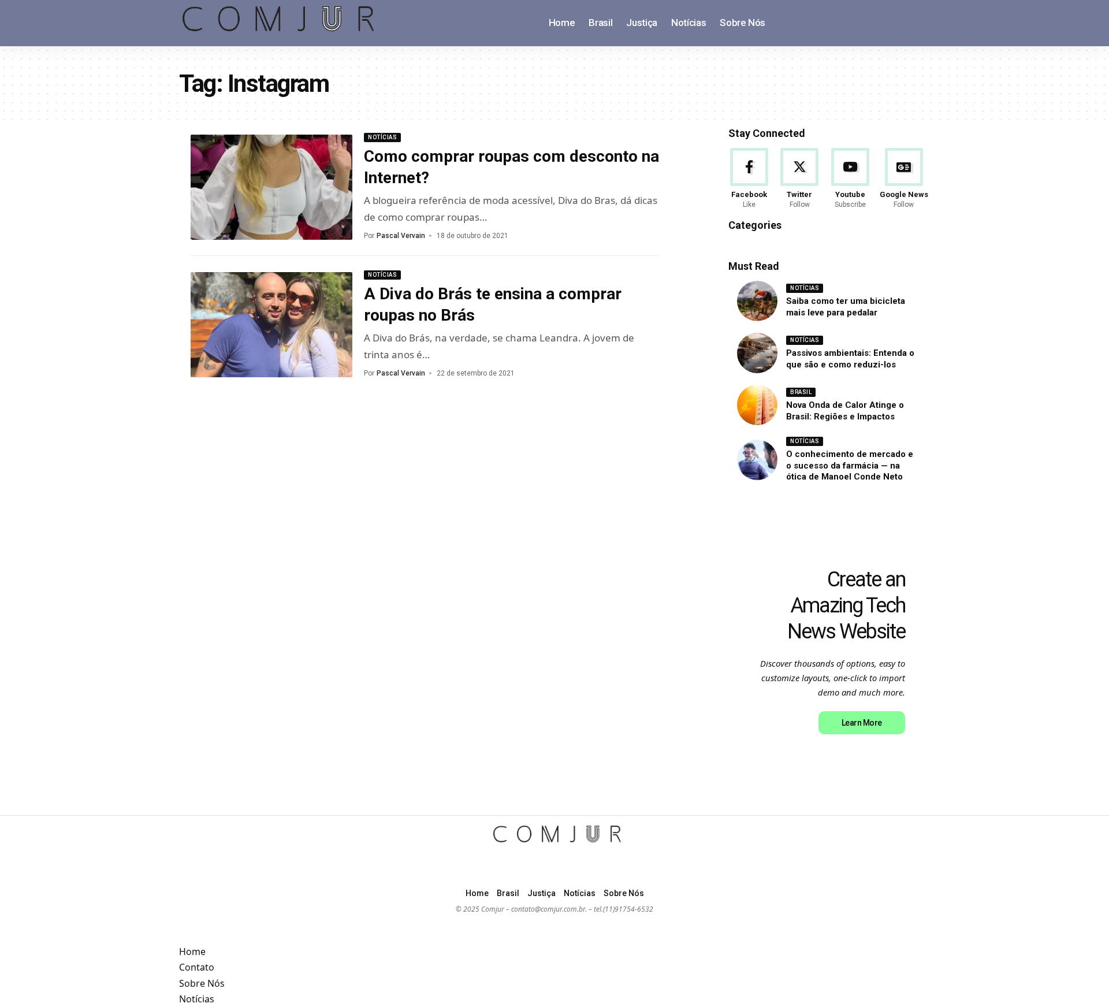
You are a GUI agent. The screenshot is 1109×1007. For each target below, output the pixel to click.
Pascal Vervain (401, 236)
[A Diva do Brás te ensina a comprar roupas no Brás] (271, 324)
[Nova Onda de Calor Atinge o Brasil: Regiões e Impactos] (757, 405)
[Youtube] (850, 179)
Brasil (801, 392)
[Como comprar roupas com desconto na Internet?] (271, 187)
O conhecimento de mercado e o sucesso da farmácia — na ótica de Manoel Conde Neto (849, 465)
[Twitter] (799, 179)
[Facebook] (749, 179)
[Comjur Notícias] (278, 23)
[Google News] (904, 179)
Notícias (382, 137)
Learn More (862, 722)
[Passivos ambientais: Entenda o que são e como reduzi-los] (757, 353)
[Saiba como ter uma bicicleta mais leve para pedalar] (757, 301)
